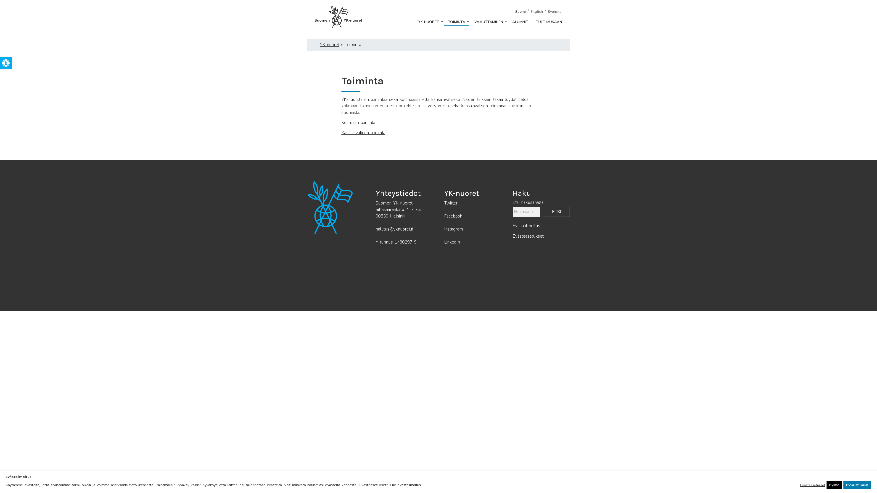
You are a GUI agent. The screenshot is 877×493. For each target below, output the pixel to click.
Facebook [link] (453, 216)
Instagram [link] (453, 229)
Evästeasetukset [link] (528, 236)
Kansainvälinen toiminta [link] (363, 133)
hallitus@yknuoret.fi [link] (394, 229)
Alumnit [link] (520, 21)
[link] (6, 63)
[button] (439, 22)
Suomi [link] (520, 11)
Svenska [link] (555, 11)
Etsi (556, 212)
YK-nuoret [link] (428, 21)
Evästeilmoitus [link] (526, 226)
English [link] (537, 11)
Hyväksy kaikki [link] (857, 485)
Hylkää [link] (834, 485)
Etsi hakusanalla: (528, 202)
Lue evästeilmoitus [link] (405, 485)
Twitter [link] (450, 203)
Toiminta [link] (456, 21)
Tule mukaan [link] (549, 21)
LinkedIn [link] (452, 242)
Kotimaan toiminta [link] (358, 123)
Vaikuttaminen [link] (488, 21)
